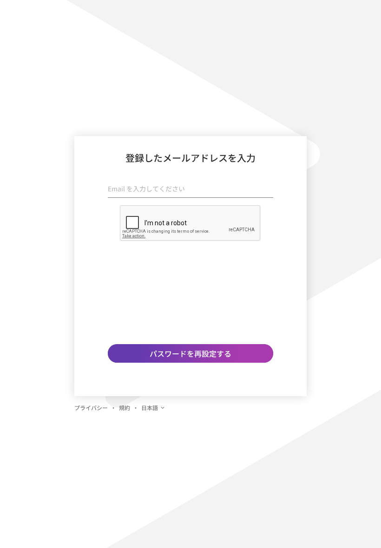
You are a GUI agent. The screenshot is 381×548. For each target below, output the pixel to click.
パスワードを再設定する (190, 353)
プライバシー (91, 407)
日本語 (149, 407)
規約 (124, 407)
